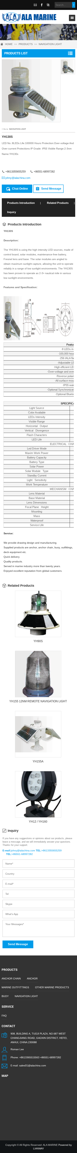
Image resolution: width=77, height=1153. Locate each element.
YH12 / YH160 (38, 821)
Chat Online (20, 188)
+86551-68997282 (50, 1057)
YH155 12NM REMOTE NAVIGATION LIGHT (38, 701)
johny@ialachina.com (17, 177)
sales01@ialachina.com (32, 1065)
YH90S (38, 641)
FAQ (4, 1015)
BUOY (5, 996)
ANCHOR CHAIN (11, 978)
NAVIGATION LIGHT (50, 44)
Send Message (51, 188)
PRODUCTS (26, 44)
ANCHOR (32, 978)
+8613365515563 (29, 1057)
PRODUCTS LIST (16, 53)
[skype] (48, 5)
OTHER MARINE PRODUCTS (52, 987)
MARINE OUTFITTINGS (15, 987)
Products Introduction (21, 202)
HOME (9, 44)
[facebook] (42, 5)
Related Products (58, 202)
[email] (35, 5)
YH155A (38, 761)
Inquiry (11, 212)
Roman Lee (17, 1049)
